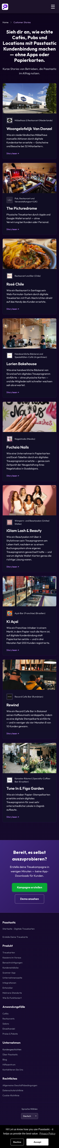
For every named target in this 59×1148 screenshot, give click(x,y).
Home (5, 22)
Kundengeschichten (12, 1049)
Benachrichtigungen (12, 962)
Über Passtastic (10, 1054)
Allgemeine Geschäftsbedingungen (20, 1085)
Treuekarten (9, 952)
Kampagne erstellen (29, 887)
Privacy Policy (47, 1133)
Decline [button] (17, 1142)
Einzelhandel (9, 1028)
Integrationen (9, 982)
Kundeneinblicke (11, 967)
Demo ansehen (29, 899)
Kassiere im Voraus (12, 957)
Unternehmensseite (12, 977)
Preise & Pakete (10, 1033)
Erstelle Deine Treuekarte (15, 937)
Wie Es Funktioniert (12, 997)
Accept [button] (37, 1142)
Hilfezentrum (9, 1064)
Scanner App (9, 972)
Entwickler (8, 987)
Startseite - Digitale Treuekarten (19, 928)
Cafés (5, 1013)
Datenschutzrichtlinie (13, 1090)
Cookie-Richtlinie (11, 1095)
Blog (5, 1059)
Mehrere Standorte (12, 992)
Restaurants (8, 1018)
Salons (6, 1023)
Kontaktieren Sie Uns (13, 1069)
